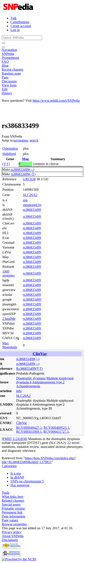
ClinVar (40, 353)
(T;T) (6, 164)
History (7, 93)
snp (25, 200)
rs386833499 (32, 210)
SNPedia (8, 54)
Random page (11, 73)
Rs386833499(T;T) (29, 368)
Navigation (9, 50)
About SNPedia (13, 536)
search (34, 140)
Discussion (9, 81)
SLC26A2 (30, 195)
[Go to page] (3, 43)
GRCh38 (29, 179)
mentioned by (32, 205)
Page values (10, 520)
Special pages (11, 504)
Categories (9, 466)
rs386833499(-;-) (22, 169)
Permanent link (12, 512)
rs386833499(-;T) (23, 174)
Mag (25, 159)
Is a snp (15, 473)
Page (5, 77)
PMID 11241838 (14, 439)
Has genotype (19, 485)
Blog (5, 65)
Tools (5, 493)
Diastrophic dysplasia (31, 378)
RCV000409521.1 (56, 428)
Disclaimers (10, 540)
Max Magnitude (9, 345)
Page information (13, 516)
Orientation (10, 148)
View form (9, 85)
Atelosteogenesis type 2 (48, 382)
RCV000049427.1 (29, 428)
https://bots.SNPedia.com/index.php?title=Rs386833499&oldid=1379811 (39, 460)
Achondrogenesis (28, 386)
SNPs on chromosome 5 (27, 481)
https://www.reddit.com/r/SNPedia (56, 100)
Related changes (13, 500)
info (19, 391)
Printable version (13, 508)
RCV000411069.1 (29, 431)
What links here (12, 496)
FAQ (5, 61)
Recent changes (12, 69)
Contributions (19, 22)
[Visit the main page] (19, 10)
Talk (13, 18)
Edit (4, 89)
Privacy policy (12, 532)
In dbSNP (17, 477)
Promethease (10, 58)
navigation (21, 140)
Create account (20, 26)
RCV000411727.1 (56, 431)
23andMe (8, 319)
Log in (15, 30)
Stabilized (9, 154)
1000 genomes (8, 273)
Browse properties (14, 524)
